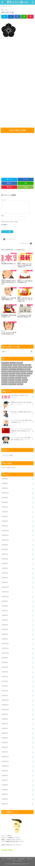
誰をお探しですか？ (11, 858)
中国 (15, 365)
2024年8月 (5, 502)
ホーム (4, 858)
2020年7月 (5, 723)
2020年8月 (5, 719)
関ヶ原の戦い (12, 384)
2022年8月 (5, 606)
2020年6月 (5, 728)
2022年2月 (5, 634)
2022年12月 (5, 587)
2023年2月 (5, 577)
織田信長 (18, 379)
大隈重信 (27, 369)
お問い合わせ (30, 858)
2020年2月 (5, 747)
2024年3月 (5, 516)
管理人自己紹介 (21, 858)
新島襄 (23, 373)
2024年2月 (5, 521)
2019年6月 (5, 785)
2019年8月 (5, 775)
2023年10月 (5, 540)
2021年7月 (5, 667)
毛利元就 (4, 377)
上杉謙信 (19, 362)
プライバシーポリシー (17, 860)
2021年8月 (5, 662)
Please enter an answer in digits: (9, 221)
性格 (18, 373)
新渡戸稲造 (5, 375)
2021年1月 (5, 695)
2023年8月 (5, 549)
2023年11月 (5, 535)
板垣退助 (26, 375)
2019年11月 (5, 761)
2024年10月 (5, 493)
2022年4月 (5, 624)
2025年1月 (5, 488)
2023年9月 (5, 544)
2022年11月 (5, 591)
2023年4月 (5, 568)
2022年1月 (5, 639)
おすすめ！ (5, 362)
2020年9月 (5, 714)
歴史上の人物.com (17, 2)
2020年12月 (5, 700)
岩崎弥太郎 (5, 373)
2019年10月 (5, 766)
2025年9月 (5, 483)
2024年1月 (5, 526)
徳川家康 (12, 373)
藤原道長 (25, 379)
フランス (13, 362)
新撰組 (29, 373)
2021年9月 (5, 657)
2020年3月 (5, 742)
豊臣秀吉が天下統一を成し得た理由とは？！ (21, 403)
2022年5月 (5, 620)
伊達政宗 (4, 367)
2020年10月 (5, 709)
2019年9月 (5, 770)
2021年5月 (5, 676)
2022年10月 (5, 596)
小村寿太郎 (16, 371)
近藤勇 (24, 382)
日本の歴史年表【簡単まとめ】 (20, 396)
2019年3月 (5, 799)
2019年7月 (5, 780)
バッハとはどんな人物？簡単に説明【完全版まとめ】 (21, 421)
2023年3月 (5, 573)
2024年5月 (5, 507)
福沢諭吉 (11, 379)
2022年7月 (5, 610)
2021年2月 (5, 690)
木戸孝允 (12, 375)
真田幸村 (4, 379)
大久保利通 (5, 369)
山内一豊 (23, 371)
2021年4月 (5, 681)
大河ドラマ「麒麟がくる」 (16, 369)
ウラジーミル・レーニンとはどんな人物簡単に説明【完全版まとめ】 (21, 431)
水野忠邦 (11, 377)
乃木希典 (21, 365)
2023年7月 (5, 554)
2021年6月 (5, 672)
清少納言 (18, 377)
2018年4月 (5, 803)
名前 (2, 215)
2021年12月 (5, 643)
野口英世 (4, 384)
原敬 (20, 367)
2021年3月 (5, 686)
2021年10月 (5, 653)
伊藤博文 (28, 365)
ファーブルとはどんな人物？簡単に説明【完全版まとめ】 (21, 438)
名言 (25, 367)
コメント (3, 200)
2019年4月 (5, 794)
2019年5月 (5, 789)
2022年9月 (5, 601)
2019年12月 (5, 756)
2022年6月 (5, 615)
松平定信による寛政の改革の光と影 (21, 413)
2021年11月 (5, 648)
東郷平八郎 (19, 375)
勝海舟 (14, 367)
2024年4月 (5, 511)
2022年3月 (5, 629)
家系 (4, 371)
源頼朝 (24, 377)
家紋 (9, 371)
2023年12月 (5, 530)
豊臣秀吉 (11, 382)
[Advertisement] (17, 64)
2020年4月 (5, 738)
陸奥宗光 (20, 384)
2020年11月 (5, 705)
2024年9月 (5, 497)
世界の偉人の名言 (7, 365)
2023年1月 (5, 582)
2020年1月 (5, 752)
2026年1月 (5, 478)
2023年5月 (5, 563)
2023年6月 (5, 559)
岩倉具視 (29, 371)
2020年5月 (5, 733)
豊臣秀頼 (18, 382)
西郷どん (4, 382)
